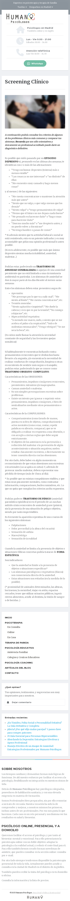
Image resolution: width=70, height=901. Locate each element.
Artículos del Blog (18, 667)
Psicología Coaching (19, 662)
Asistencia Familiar (17, 652)
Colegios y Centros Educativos (23, 657)
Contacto (12, 673)
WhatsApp (37, 63)
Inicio (8, 617)
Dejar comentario (20, 702)
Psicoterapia (13, 622)
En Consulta (13, 627)
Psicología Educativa (19, 648)
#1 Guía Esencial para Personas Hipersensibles (32, 736)
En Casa (11, 637)
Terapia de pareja (17, 642)
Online (10, 632)
